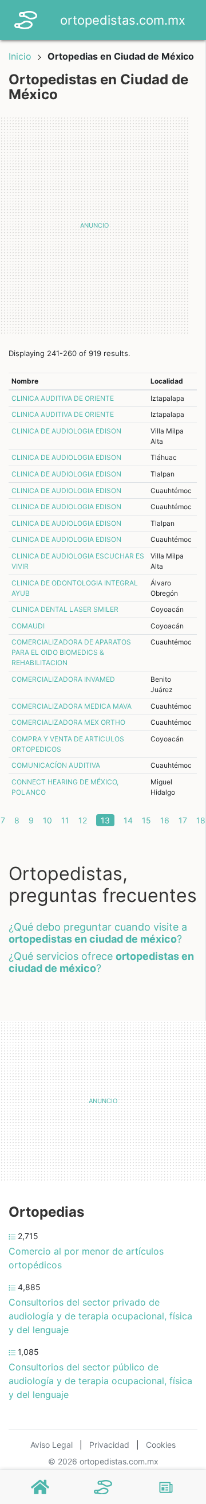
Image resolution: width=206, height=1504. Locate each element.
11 (65, 820)
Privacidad (109, 1445)
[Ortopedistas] (103, 1487)
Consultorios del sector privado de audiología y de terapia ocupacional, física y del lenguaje (100, 1315)
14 (128, 820)
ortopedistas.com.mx (122, 20)
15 (146, 820)
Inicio (20, 56)
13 (105, 820)
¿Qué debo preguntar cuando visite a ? (98, 933)
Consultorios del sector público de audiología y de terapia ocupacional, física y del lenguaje (100, 1380)
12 (82, 820)
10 (47, 820)
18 (200, 820)
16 (164, 820)
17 (183, 820)
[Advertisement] (103, 225)
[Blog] (166, 1487)
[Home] (25, 19)
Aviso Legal (51, 1445)
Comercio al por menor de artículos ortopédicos (86, 1258)
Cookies (161, 1445)
